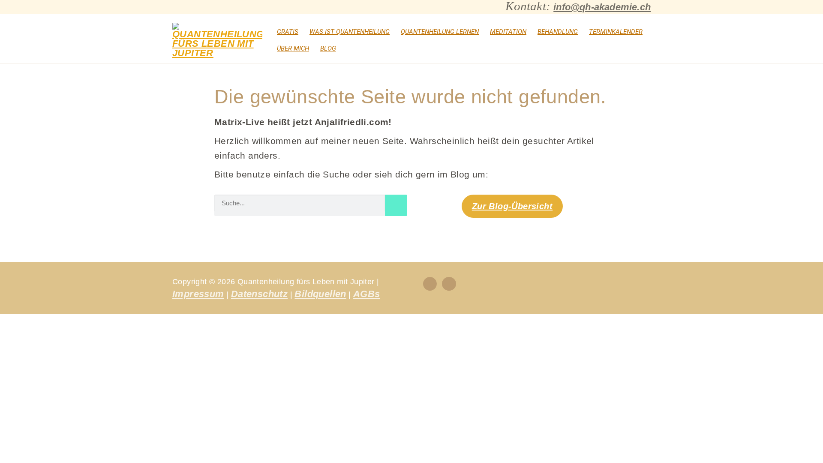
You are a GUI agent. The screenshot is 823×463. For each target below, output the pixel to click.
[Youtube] (449, 284)
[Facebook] (430, 284)
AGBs (366, 294)
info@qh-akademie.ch (602, 7)
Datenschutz (259, 294)
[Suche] (396, 205)
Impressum (198, 294)
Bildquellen (320, 294)
